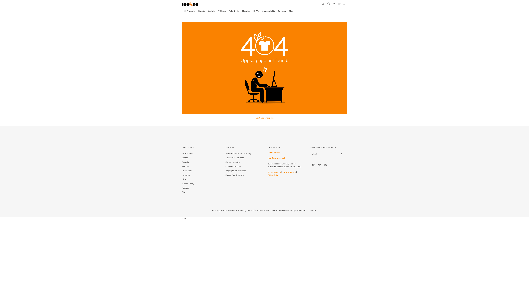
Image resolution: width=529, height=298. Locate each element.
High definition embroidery (238, 153)
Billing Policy (274, 175)
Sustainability (188, 183)
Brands (185, 157)
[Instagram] (313, 165)
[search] (329, 4)
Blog (184, 192)
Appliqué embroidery (236, 170)
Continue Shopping (264, 118)
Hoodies (186, 175)
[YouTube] (319, 165)
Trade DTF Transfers (235, 157)
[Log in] (323, 4)
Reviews (185, 188)
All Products (187, 153)
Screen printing (233, 162)
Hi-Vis (184, 179)
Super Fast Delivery (235, 175)
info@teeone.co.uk (276, 158)
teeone (224, 210)
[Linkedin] (325, 165)
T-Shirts (185, 166)
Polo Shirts (187, 170)
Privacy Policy (274, 172)
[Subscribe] (341, 154)
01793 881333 (274, 152)
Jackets (185, 162)
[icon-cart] (344, 4)
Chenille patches (233, 166)
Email (314, 154)
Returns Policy (289, 172)
